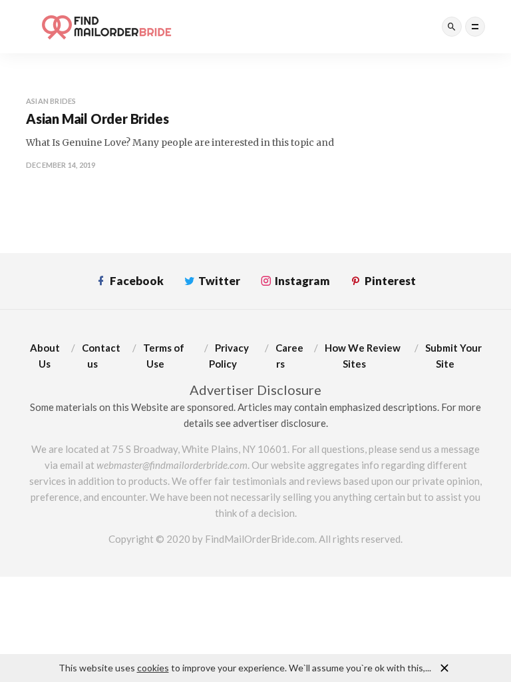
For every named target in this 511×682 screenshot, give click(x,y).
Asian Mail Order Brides (97, 119)
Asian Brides (51, 101)
